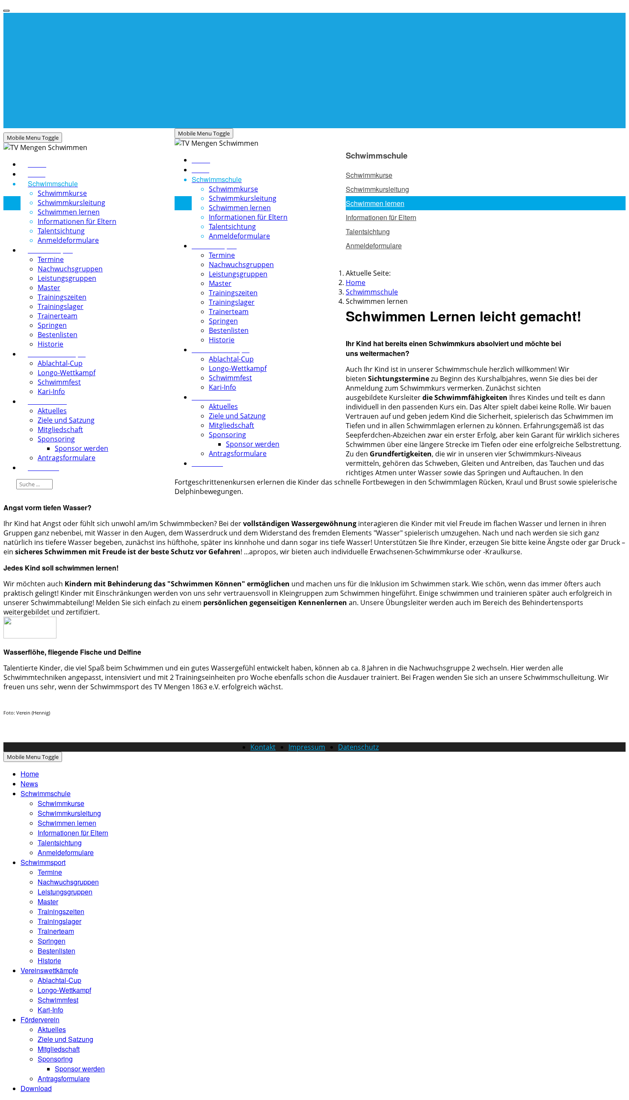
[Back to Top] (6, 11)
